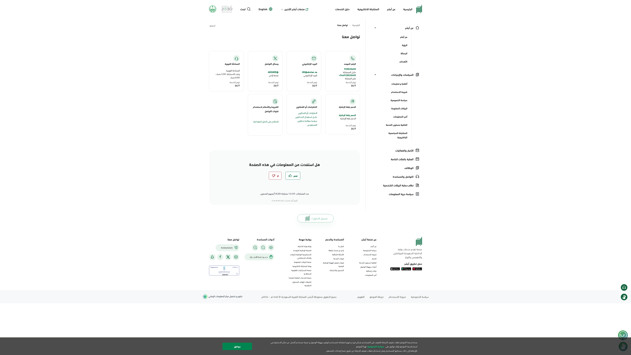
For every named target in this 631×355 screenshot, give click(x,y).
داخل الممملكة (349, 72)
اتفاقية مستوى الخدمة (367, 262)
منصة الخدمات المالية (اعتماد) (300, 277)
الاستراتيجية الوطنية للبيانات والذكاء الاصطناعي (300, 256)
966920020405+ (347, 75)
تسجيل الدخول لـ (319, 218)
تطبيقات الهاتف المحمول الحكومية (301, 283)
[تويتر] (228, 257)
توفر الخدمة (351, 82)
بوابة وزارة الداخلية (304, 246)
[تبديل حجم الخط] (263, 247)
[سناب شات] (212, 257)
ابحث (242, 9)
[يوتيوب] (236, 257)
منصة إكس (274, 75)
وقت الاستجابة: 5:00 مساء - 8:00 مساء (227, 75)
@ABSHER (273, 72)
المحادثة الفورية (233, 70)
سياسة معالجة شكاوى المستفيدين (307, 123)
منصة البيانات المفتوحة (302, 262)
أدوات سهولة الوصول (368, 266)
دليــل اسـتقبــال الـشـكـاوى (306, 117)
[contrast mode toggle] (271, 247)
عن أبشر (391, 9)
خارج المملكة (350, 78)
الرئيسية (407, 9)
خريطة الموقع (377, 296)
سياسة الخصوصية (369, 250)
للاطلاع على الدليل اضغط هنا (266, 121)
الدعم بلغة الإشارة (347, 115)
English (263, 9)
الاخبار (374, 258)
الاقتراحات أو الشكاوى (307, 113)
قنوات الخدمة (338, 258)
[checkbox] (292, 176)
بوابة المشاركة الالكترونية (301, 266)
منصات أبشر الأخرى (294, 9)
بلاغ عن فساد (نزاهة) (336, 250)
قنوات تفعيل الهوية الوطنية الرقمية (333, 264)
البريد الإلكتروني (310, 75)
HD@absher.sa (309, 72)
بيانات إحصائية (371, 270)
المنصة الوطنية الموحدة (302, 250)
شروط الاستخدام (370, 254)
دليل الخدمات (342, 9)
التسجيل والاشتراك (336, 270)
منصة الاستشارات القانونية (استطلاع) (301, 271)
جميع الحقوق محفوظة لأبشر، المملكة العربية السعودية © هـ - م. (298, 296)
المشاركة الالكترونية (368, 9)
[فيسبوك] (220, 257)
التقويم (360, 296)
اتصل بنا (341, 246)
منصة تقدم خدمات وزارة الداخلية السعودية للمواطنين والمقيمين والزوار (407, 253)
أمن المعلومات (370, 275)
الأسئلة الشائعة (338, 254)
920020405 (350, 69)
